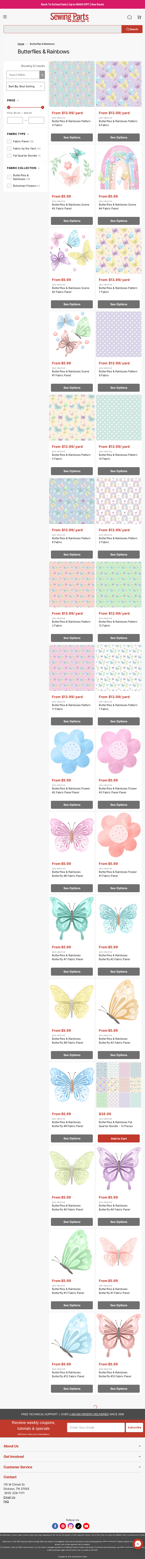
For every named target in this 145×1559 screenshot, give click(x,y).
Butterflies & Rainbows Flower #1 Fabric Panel (118, 874)
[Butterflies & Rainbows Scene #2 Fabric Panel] (72, 269)
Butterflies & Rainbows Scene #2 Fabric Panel (70, 290)
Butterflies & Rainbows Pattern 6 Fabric (71, 540)
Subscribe (134, 1427)
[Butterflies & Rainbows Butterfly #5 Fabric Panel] (72, 1187)
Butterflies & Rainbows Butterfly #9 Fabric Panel (67, 1124)
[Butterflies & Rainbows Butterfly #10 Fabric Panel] (118, 1353)
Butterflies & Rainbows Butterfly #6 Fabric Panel (67, 874)
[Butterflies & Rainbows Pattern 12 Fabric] (118, 603)
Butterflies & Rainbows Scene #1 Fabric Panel (70, 373)
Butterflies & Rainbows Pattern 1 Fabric (118, 707)
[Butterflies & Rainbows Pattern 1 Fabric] (118, 686)
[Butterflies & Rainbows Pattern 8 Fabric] (118, 102)
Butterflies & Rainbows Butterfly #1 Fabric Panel (114, 1291)
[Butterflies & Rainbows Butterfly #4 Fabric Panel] (118, 1187)
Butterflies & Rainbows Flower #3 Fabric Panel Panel (118, 790)
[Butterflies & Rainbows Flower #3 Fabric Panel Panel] (118, 770)
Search (133, 29)
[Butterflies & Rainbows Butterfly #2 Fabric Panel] (118, 936)
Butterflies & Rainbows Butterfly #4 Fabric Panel (114, 1207)
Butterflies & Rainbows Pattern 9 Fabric (118, 373)
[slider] (8, 107)
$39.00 (28, 112)
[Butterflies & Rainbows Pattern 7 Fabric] (118, 269)
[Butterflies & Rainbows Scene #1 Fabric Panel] (72, 352)
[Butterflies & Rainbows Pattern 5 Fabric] (72, 436)
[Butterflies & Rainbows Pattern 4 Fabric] (72, 102)
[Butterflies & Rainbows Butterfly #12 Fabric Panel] (72, 1353)
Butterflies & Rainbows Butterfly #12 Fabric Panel (68, 1374)
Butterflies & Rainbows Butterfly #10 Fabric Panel (115, 1374)
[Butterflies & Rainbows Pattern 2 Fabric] (72, 603)
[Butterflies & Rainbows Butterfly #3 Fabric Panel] (118, 1020)
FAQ (6, 1501)
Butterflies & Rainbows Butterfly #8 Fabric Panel (67, 1040)
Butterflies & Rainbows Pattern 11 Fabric (71, 707)
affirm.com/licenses (127, 1547)
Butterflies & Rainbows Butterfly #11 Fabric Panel (68, 1291)
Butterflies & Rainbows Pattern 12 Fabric (118, 623)
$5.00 (17, 112)
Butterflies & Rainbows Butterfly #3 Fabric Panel (114, 1040)
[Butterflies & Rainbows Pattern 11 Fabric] (72, 686)
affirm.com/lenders (110, 1541)
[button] (5, 17)
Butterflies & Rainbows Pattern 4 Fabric (71, 123)
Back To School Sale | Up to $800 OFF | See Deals (72, 4)
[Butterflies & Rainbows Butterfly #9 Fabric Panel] (72, 1103)
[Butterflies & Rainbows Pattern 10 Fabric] (118, 436)
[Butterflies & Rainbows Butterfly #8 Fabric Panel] (72, 1020)
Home (21, 43)
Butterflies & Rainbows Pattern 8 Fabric (118, 123)
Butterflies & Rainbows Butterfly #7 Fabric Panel (67, 957)
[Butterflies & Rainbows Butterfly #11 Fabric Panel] (72, 1270)
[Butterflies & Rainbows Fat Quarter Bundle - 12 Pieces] (118, 1103)
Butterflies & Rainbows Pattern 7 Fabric (118, 290)
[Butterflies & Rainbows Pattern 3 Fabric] (118, 519)
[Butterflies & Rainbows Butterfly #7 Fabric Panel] (72, 936)
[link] (20, 141)
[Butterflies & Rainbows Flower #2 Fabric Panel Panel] (72, 770)
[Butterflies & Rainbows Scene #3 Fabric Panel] (72, 186)
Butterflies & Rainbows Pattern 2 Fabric (71, 623)
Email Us (9, 1497)
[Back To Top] (139, 1553)
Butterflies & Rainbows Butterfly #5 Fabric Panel (67, 1207)
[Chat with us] (129, 17)
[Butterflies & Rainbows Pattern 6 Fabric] (72, 519)
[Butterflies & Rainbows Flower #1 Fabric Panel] (118, 853)
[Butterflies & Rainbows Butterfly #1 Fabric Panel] (118, 1270)
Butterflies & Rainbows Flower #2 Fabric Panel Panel (71, 790)
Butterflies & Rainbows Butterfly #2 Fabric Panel (114, 957)
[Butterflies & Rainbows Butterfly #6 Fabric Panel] (72, 853)
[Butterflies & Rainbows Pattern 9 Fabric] (118, 352)
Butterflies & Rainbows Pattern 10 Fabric (118, 457)
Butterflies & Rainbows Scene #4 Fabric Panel (117, 206)
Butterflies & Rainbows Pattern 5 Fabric (71, 457)
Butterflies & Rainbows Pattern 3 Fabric (118, 540)
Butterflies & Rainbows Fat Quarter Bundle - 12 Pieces (116, 1124)
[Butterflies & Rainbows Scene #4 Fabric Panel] (118, 186)
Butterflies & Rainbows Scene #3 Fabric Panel (70, 206)
